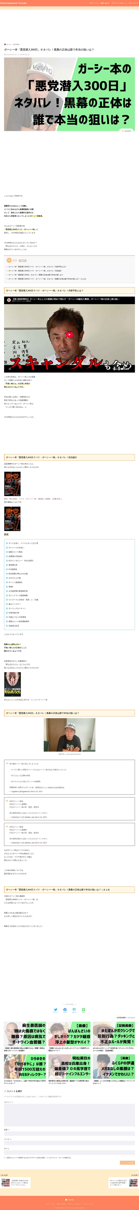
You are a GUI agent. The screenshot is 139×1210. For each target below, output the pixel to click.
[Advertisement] (69, 25)
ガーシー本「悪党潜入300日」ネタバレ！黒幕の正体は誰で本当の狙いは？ (35, 275)
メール (7, 1139)
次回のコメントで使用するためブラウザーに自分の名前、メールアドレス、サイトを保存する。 (39, 1158)
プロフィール (93, 3)
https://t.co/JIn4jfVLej (56, 787)
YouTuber (131, 1018)
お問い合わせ (104, 3)
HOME (70, 1200)
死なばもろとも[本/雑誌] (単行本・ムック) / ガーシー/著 (25, 700)
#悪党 (37, 787)
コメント (8, 1102)
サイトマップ (133, 3)
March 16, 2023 (36, 791)
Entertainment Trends (14, 3)
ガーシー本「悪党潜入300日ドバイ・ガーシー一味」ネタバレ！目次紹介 (35, 271)
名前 (7, 1130)
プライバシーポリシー (119, 3)
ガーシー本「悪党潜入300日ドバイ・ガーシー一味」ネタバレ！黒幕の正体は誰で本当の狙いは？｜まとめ (47, 279)
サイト (6, 1149)
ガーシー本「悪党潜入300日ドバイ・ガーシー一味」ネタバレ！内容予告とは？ (37, 267)
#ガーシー (44, 787)
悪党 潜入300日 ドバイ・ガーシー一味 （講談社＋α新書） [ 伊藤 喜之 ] (33, 499)
